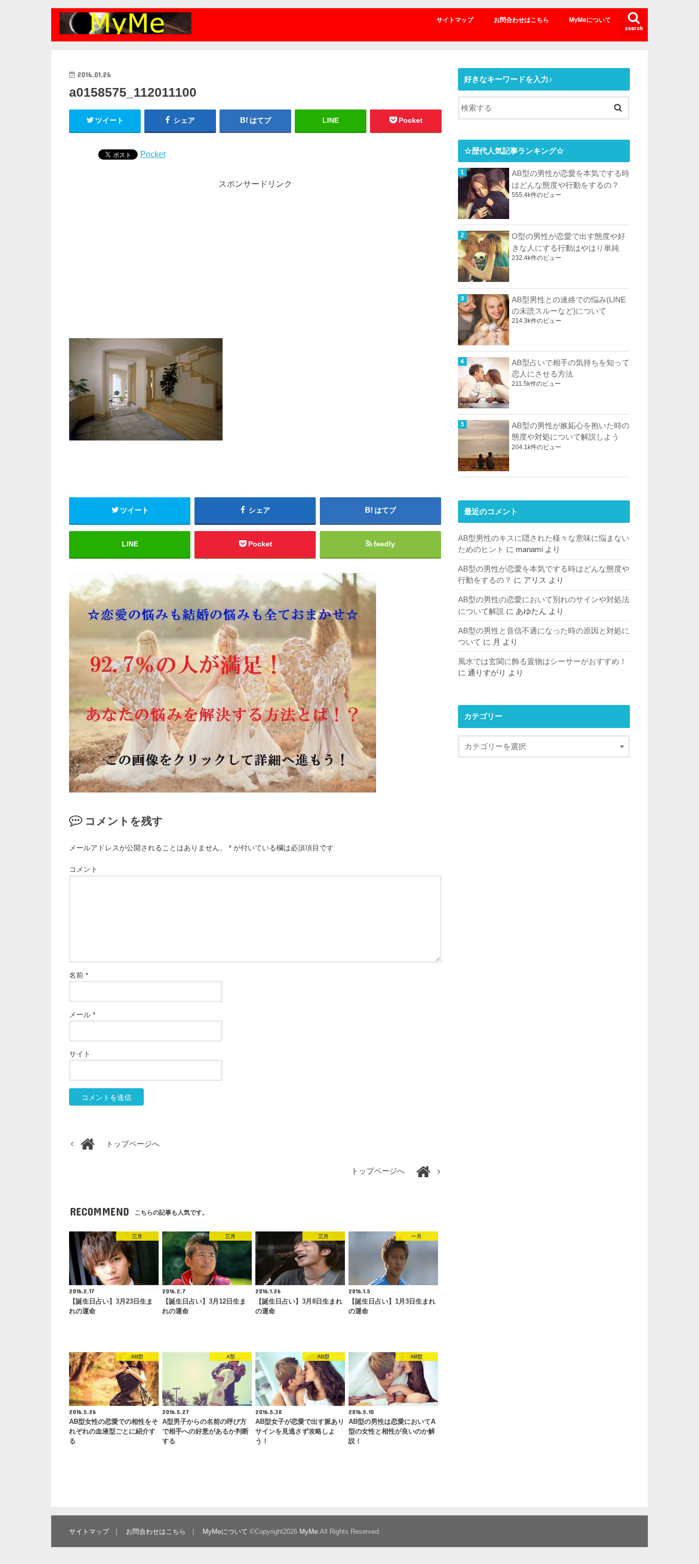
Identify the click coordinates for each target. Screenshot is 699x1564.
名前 (78, 975)
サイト (80, 1054)
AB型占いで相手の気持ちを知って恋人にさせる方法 (570, 368)
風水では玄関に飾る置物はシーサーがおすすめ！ (542, 661)
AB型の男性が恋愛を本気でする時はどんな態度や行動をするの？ (570, 179)
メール (82, 1014)
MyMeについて (590, 20)
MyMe (308, 1531)
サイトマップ (454, 20)
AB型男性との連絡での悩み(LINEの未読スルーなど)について (569, 305)
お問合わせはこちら (521, 20)
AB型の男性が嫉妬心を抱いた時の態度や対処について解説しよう (570, 431)
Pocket (152, 154)
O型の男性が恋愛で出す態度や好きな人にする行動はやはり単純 (568, 242)
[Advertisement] (255, 261)
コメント (83, 869)
